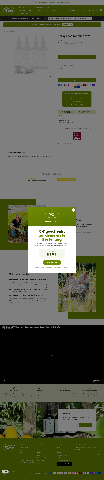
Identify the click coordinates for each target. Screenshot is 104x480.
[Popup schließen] (73, 210)
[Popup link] (52, 240)
